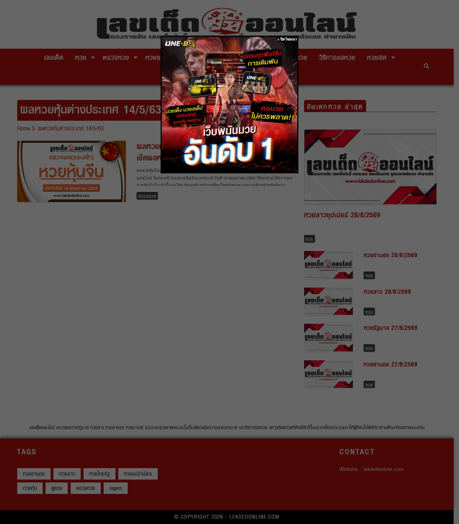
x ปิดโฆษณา (287, 39)
